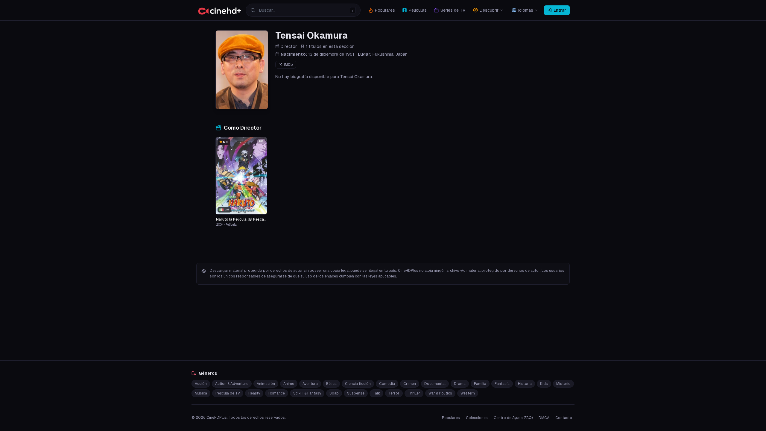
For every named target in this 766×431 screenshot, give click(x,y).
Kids (544, 384)
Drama (460, 384)
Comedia (387, 384)
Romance (276, 393)
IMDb (288, 65)
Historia (525, 384)
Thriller (414, 393)
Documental (435, 384)
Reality (254, 393)
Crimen (409, 384)
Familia (480, 384)
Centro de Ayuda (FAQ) (513, 418)
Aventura (310, 384)
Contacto (563, 418)
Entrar (560, 10)
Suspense (355, 393)
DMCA (544, 418)
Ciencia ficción (358, 384)
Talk (376, 393)
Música (201, 393)
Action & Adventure (231, 384)
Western (467, 393)
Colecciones (477, 418)
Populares (451, 418)
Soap (334, 393)
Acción (201, 384)
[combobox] (303, 10)
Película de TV (227, 393)
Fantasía (502, 384)
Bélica (331, 384)
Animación (266, 384)
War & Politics (440, 393)
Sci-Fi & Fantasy (307, 393)
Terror (393, 393)
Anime (288, 384)
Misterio (563, 384)
